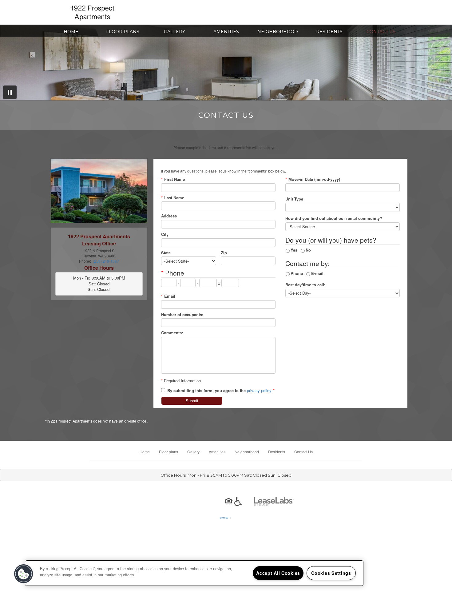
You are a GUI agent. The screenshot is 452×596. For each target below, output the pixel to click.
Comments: (172, 333)
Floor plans (122, 31)
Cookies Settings (331, 573)
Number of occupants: (182, 314)
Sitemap (224, 517)
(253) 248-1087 (301, 15)
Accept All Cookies (278, 573)
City (165, 234)
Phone (297, 273)
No (308, 250)
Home (71, 31)
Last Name (172, 198)
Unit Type (294, 199)
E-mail (317, 273)
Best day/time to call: (305, 285)
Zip (224, 253)
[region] (194, 573)
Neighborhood (277, 31)
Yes (294, 250)
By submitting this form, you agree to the (206, 390)
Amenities (226, 31)
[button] (24, 574)
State (166, 253)
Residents (329, 31)
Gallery (174, 31)
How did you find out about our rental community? (333, 218)
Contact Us (381, 31)
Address (169, 216)
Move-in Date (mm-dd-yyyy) (312, 179)
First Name (173, 179)
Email (168, 296)
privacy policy (259, 390)
